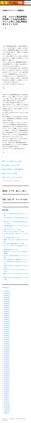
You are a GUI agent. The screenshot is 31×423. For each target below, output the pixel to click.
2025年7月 (6, 307)
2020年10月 (7, 409)
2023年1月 (6, 367)
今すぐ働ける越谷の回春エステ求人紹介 (14, 243)
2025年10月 (7, 301)
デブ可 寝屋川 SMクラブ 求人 (11, 237)
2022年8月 (7, 377)
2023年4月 (7, 361)
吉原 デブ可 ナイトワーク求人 (12, 229)
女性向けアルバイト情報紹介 (13, 10)
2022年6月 (7, 381)
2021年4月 (6, 397)
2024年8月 (7, 329)
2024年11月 (7, 323)
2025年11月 (7, 299)
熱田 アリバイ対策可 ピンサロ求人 (12, 161)
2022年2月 (7, 389)
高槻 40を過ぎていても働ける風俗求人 (13, 169)
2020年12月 (7, 405)
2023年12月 (7, 345)
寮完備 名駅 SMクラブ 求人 (11, 249)
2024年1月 (6, 343)
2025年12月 (7, 297)
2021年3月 (6, 399)
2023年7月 (6, 355)
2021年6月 (6, 393)
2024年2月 (7, 341)
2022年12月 (7, 369)
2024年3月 (7, 339)
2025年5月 (6, 311)
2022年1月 (6, 391)
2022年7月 (7, 379)
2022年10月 (7, 373)
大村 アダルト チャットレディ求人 (12, 177)
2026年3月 (7, 291)
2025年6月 (7, 309)
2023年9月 (7, 351)
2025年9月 (7, 303)
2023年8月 (7, 353)
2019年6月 (6, 411)
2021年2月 (6, 401)
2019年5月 (6, 413)
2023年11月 (7, 347)
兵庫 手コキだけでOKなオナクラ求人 (14, 231)
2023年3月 (6, 363)
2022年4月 (7, 385)
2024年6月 (7, 333)
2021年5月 (6, 395)
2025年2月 (6, 317)
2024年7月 (7, 331)
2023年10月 (7, 349)
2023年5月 (6, 359)
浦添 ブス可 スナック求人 (9, 173)
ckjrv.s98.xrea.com (9, 181)
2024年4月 (7, 337)
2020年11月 (7, 407)
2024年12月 (7, 321)
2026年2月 (7, 293)
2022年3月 (7, 387)
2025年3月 (6, 315)
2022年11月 (7, 371)
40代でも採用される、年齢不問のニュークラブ (16, 259)
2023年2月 (6, 365)
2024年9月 (7, 327)
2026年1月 (6, 295)
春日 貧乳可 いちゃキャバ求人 (11, 165)
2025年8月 (7, 305)
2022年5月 (7, 383)
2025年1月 (6, 319)
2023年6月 (7, 357)
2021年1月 (6, 403)
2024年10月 (7, 325)
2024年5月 (7, 335)
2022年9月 (7, 375)
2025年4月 (7, 313)
